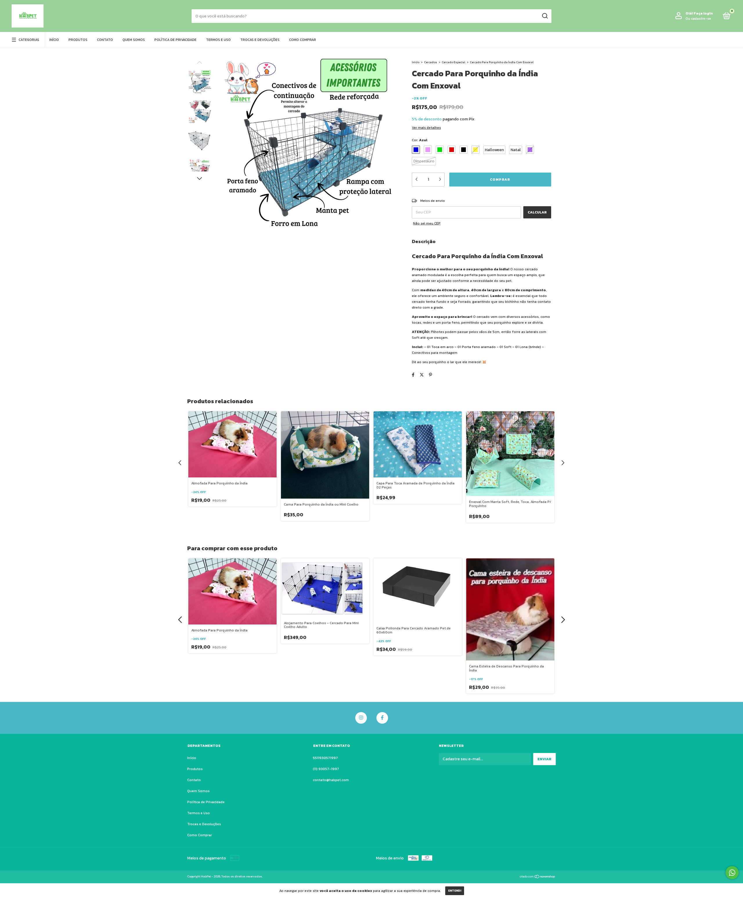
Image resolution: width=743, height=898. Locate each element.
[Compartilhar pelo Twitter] (422, 375)
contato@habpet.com (331, 780)
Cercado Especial (453, 62)
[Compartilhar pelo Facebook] (413, 375)
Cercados (431, 62)
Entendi (454, 890)
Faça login (703, 13)
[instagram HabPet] (361, 718)
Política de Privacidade (175, 39)
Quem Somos (133, 39)
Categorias (29, 39)
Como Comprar (302, 39)
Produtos (77, 39)
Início (54, 39)
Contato (105, 39)
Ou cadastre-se (698, 18)
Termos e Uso (218, 39)
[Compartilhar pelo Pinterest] (430, 375)
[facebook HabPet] (382, 718)
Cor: (419, 140)
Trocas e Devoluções (259, 39)
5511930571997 (325, 758)
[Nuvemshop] (538, 877)
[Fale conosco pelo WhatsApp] (732, 872)
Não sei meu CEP (427, 223)
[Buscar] (544, 16)
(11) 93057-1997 (326, 769)
